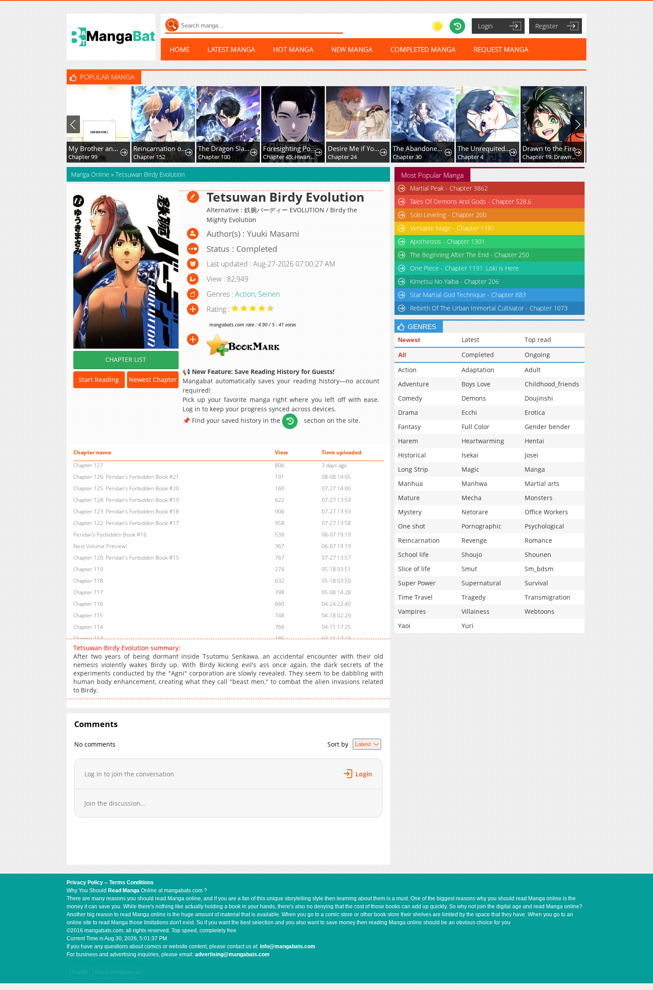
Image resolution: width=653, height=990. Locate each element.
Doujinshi (539, 398)
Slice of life (414, 569)
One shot (411, 526)
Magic (470, 469)
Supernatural (481, 583)
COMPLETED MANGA (423, 49)
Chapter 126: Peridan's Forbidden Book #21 (126, 477)
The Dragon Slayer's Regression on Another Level (225, 148)
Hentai (534, 441)
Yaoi (404, 625)
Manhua (410, 483)
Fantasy (409, 426)
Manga (535, 469)
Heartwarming (483, 441)
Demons (474, 398)
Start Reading (99, 379)
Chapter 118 (88, 580)
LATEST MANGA (231, 49)
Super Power (417, 583)
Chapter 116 (88, 604)
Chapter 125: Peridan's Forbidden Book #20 (126, 488)
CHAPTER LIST (125, 359)
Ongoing (537, 354)
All (402, 354)
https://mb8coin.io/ (118, 972)
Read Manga (123, 890)
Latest (470, 339)
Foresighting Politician (290, 148)
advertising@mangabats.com (232, 954)
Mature (409, 497)
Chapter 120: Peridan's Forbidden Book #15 (126, 557)
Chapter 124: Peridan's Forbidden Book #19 (126, 500)
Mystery (410, 512)
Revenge (474, 540)
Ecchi (469, 412)
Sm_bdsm (539, 569)
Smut (469, 569)
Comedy (410, 398)
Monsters (539, 497)
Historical (412, 455)
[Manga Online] (111, 37)
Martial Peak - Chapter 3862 (449, 188)
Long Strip (413, 469)
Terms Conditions (131, 882)
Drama (408, 412)
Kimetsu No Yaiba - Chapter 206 (454, 281)
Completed (478, 354)
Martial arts (542, 483)
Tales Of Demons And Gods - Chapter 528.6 (470, 201)
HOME (180, 49)
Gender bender (547, 426)
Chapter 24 (342, 157)
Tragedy (474, 597)
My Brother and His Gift (95, 148)
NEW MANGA (352, 49)
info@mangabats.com (287, 946)
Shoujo (472, 554)
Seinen (269, 294)
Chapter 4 (470, 157)
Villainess (476, 611)
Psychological (544, 526)
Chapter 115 (88, 615)
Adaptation (478, 370)
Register (546, 26)
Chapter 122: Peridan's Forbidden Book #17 (126, 523)
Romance (538, 540)
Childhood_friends (552, 384)
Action (245, 294)
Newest (409, 339)
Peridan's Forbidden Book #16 (110, 534)
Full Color (476, 426)
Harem (408, 441)
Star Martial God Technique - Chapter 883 (468, 294)
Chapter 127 (88, 465)
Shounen (538, 554)
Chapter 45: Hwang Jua (290, 157)
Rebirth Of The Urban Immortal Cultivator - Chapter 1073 (489, 308)
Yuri (468, 625)
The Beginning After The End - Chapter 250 (469, 254)
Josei (531, 455)
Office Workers (546, 512)
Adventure (413, 384)
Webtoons (539, 611)
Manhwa (474, 483)
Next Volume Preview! (100, 546)
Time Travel (415, 597)
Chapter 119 (88, 569)
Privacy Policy (85, 882)
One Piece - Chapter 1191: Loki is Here (464, 268)
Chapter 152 (149, 157)
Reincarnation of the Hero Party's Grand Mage (160, 148)
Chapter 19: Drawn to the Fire (549, 157)
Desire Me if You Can (355, 148)
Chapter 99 (82, 157)
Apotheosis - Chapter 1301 (447, 241)
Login (485, 26)
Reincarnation (419, 540)
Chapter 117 (88, 592)
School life (413, 554)
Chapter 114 (88, 627)
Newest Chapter (153, 379)
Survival (536, 583)
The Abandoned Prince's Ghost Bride (419, 148)
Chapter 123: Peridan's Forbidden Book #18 (126, 511)
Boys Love (476, 384)
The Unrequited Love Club (484, 148)
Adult (533, 370)
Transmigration (547, 597)
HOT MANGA (293, 49)
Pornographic (482, 526)
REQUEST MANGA (501, 49)
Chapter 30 (407, 157)
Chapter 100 (214, 157)
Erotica (535, 412)
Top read (538, 339)
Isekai (470, 455)
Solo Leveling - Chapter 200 (448, 215)
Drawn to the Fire (549, 148)
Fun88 (80, 972)
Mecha (472, 497)
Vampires (412, 611)
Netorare (475, 512)
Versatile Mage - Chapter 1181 (452, 228)
